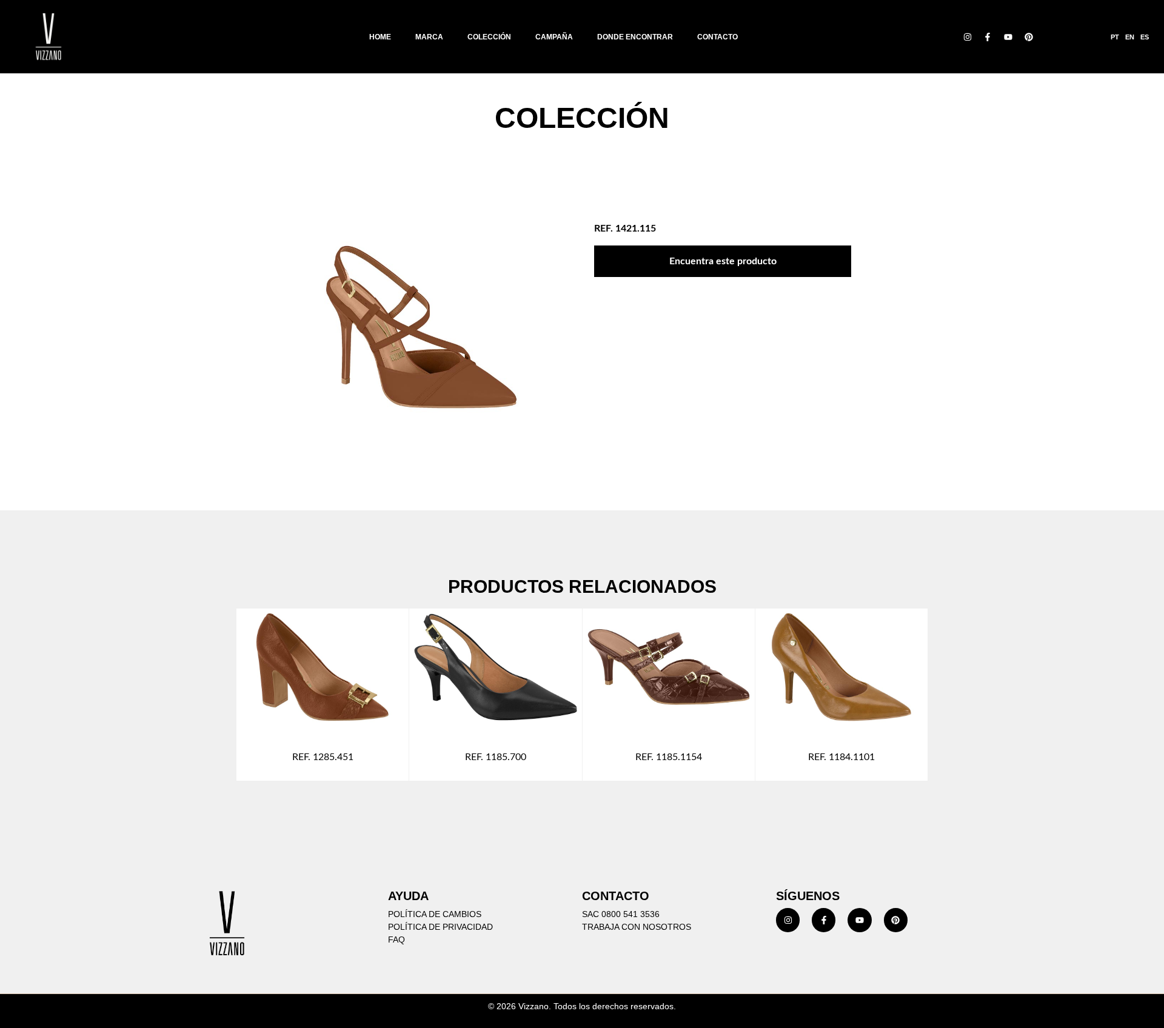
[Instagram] (967, 37)
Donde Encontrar (635, 37)
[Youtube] (1008, 37)
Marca (429, 37)
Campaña (554, 37)
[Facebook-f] (988, 37)
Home (380, 37)
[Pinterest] (1028, 37)
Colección (489, 37)
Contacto (717, 37)
